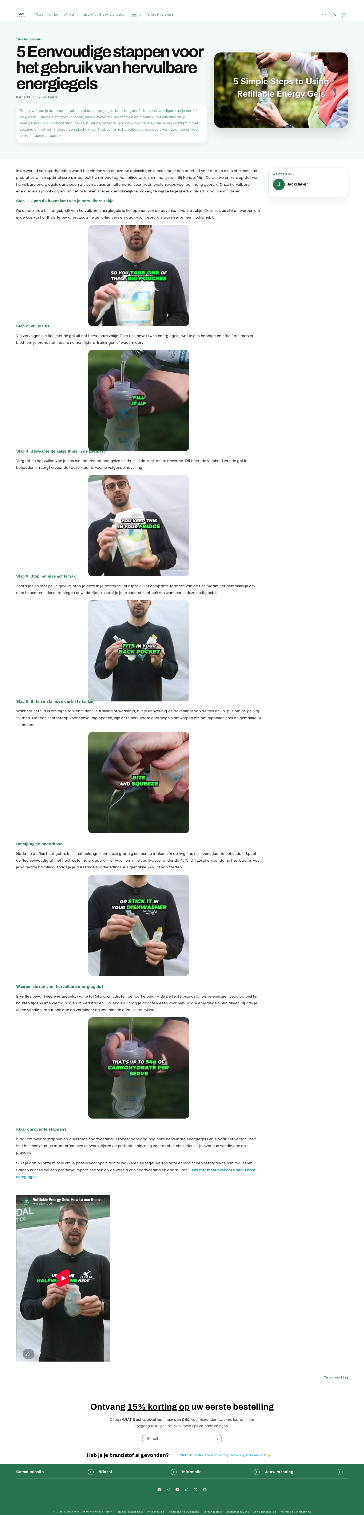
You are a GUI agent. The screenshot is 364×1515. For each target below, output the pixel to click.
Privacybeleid (155, 1512)
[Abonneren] (217, 1439)
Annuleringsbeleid (264, 1512)
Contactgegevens (237, 1512)
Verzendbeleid (212, 1512)
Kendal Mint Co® (75, 1512)
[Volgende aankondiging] (247, 4)
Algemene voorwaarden (184, 1512)
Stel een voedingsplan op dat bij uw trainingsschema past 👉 (226, 1455)
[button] (70, 15)
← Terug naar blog (334, 1377)
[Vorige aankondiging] (117, 4)
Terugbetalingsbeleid (129, 1512)
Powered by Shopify (99, 1512)
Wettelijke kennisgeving (295, 1512)
